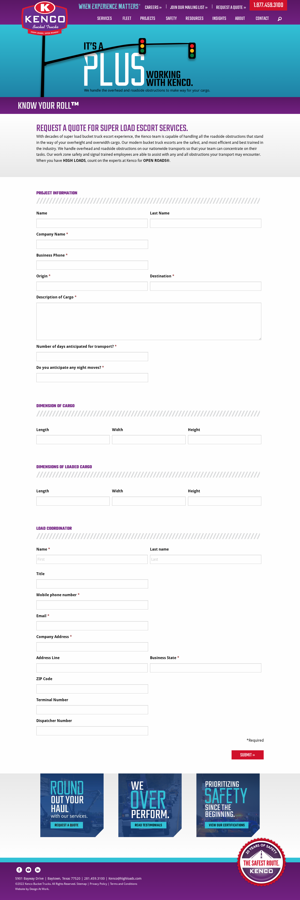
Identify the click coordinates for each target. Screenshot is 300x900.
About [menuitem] (240, 18)
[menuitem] (280, 19)
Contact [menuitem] (262, 18)
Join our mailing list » (189, 7)
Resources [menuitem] (194, 18)
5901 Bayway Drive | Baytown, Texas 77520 (47, 878)
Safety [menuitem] (171, 18)
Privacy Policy (98, 883)
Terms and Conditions (123, 883)
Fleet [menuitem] (127, 18)
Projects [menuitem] (147, 18)
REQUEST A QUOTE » (231, 7)
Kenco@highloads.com (125, 878)
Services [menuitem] (104, 18)
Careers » (153, 7)
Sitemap (82, 883)
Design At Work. (39, 889)
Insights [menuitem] (219, 18)
